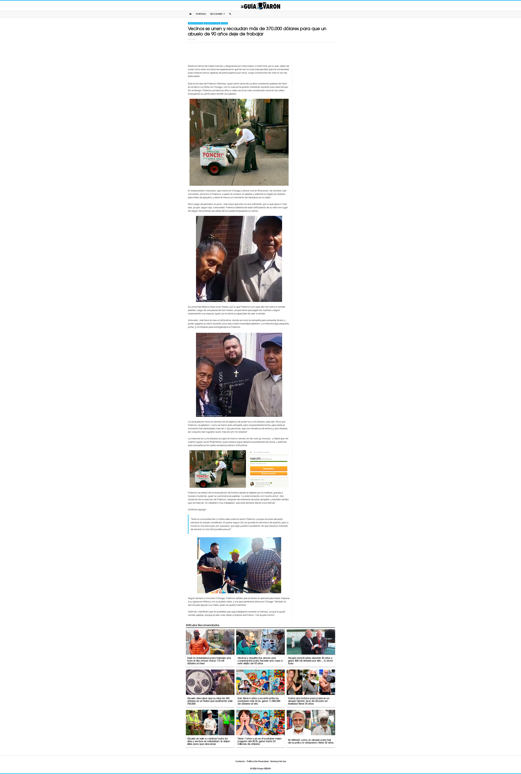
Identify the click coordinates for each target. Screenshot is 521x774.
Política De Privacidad (258, 761)
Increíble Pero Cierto (212, 23)
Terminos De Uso (278, 761)
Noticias (224, 23)
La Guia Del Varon (260, 5)
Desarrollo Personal (195, 23)
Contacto (240, 761)
